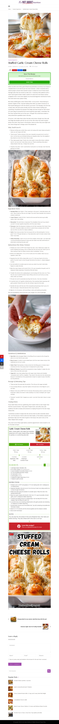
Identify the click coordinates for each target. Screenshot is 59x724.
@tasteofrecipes (32, 527)
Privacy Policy (43, 722)
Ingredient (13, 465)
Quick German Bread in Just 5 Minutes (23, 687)
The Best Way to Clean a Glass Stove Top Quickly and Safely (28, 712)
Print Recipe (20, 444)
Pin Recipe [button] (41, 444)
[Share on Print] (2, 364)
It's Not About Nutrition (26, 722)
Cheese (38, 107)
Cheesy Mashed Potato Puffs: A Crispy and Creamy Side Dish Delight (30, 693)
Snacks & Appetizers (12, 60)
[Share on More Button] (2, 367)
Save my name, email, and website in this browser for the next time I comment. (28, 659)
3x (48, 465)
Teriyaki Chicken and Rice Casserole (22, 680)
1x (44, 465)
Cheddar (39, 369)
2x (46, 465)
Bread (27, 86)
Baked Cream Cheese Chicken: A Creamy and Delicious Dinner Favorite (30, 706)
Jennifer (10, 66)
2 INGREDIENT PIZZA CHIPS (20, 699)
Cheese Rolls (27, 101)
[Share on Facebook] (2, 360)
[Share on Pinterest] (2, 356)
